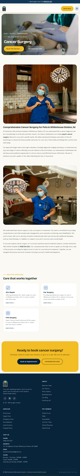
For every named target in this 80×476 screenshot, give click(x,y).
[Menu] (77, 8)
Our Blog (45, 397)
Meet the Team (47, 385)
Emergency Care (8, 419)
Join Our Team (47, 422)
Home (6, 33)
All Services (6, 413)
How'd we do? (46, 400)
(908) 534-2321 (48, 1)
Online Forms (46, 413)
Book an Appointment (28, 362)
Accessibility (46, 419)
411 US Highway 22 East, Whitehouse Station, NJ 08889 (20, 446)
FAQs (43, 416)
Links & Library (7, 425)
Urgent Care (7, 416)
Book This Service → (13, 49)
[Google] (10, 398)
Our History (45, 388)
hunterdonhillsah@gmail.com (12, 452)
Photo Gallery (46, 391)
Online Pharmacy (47, 425)
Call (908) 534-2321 (35, 49)
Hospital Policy (7, 428)
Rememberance (47, 394)
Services (12, 33)
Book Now (67, 9)
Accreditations (7, 422)
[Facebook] (5, 398)
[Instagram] (14, 398)
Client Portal (46, 428)
